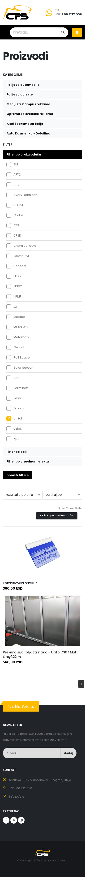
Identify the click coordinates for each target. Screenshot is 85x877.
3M (15, 164)
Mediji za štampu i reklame (28, 104)
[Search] (63, 32)
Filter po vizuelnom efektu (28, 461)
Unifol (17, 418)
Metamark (21, 337)
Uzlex (17, 428)
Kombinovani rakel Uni (20, 583)
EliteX (17, 276)
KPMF (17, 296)
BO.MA (18, 205)
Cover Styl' (21, 256)
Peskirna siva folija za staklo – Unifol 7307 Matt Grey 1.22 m (40, 654)
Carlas (18, 215)
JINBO (17, 286)
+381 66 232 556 (68, 14)
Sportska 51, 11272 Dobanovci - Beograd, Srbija (40, 780)
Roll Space (21, 357)
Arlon (17, 184)
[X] (13, 820)
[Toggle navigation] (77, 32)
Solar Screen (23, 367)
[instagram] (21, 820)
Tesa (17, 398)
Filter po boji (17, 452)
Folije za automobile (23, 85)
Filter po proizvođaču (24, 154)
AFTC (17, 174)
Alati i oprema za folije (25, 124)
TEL (57, 10)
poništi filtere (18, 475)
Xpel (16, 438)
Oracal (18, 347)
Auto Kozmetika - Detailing (28, 133)
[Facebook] (6, 820)
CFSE (17, 235)
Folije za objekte (20, 94)
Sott (16, 378)
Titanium (19, 408)
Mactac (19, 317)
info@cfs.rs (17, 797)
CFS (16, 225)
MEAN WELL (21, 327)
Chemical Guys (25, 245)
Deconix (19, 266)
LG (15, 306)
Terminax (20, 388)
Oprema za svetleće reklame (30, 114)
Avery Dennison (25, 195)
